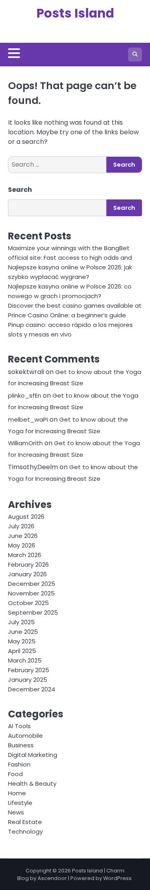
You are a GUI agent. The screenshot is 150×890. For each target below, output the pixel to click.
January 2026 (27, 574)
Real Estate (25, 822)
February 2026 (28, 564)
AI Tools (19, 726)
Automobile (25, 735)
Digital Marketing (32, 755)
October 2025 (28, 603)
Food (15, 774)
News (16, 812)
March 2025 (25, 660)
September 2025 (33, 612)
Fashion (19, 764)
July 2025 (21, 622)
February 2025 (28, 670)
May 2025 (22, 641)
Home (17, 793)
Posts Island (75, 13)
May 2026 (21, 545)
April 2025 (22, 651)
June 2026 (23, 536)
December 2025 (31, 583)
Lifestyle (20, 802)
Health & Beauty (32, 783)
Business (21, 745)
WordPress (117, 878)
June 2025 (23, 631)
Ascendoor (52, 878)
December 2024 (31, 689)
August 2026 (26, 516)
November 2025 (31, 593)
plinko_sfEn (24, 395)
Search (20, 189)
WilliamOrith (25, 443)
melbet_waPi (28, 419)
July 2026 (21, 526)
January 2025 (27, 679)
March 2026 (24, 555)
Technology (25, 831)
